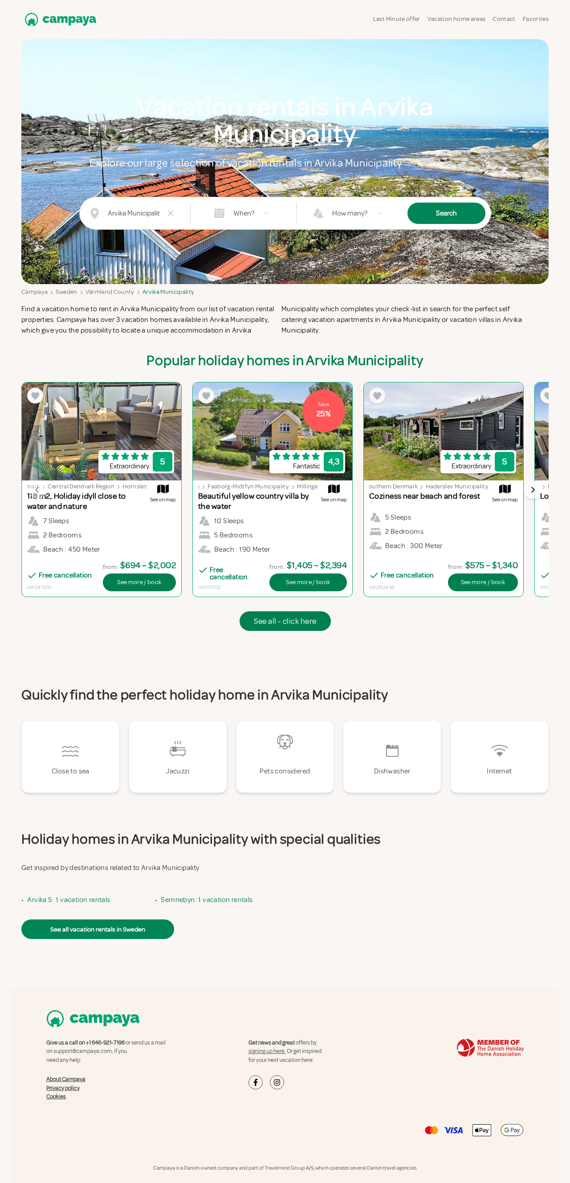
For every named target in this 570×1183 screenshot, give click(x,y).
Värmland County (110, 292)
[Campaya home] (58, 19)
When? (243, 213)
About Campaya (66, 1079)
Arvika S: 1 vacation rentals (68, 899)
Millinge (307, 486)
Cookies (56, 1096)
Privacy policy (63, 1088)
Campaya (34, 292)
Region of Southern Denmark (378, 486)
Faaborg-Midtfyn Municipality (248, 486)
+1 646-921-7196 (105, 1042)
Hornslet (134, 486)
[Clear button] (170, 213)
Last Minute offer (396, 19)
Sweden (66, 292)
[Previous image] (37, 490)
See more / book (139, 582)
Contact (504, 19)
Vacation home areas (457, 19)
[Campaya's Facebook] (255, 1082)
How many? (349, 213)
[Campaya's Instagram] (277, 1082)
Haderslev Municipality (457, 486)
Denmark (27, 486)
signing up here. (267, 1051)
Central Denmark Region (81, 486)
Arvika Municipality (168, 292)
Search (446, 213)
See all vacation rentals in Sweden (97, 929)
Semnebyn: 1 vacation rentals (206, 899)
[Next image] (533, 490)
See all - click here (285, 621)
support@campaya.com (82, 1051)
